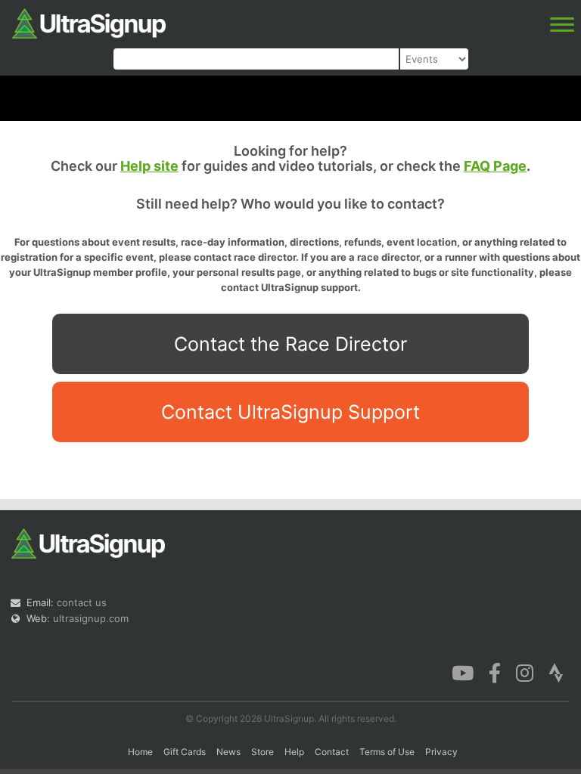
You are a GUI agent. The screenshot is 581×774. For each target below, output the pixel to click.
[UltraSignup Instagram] (524, 672)
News (228, 751)
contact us (82, 602)
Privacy (441, 751)
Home (140, 751)
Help (294, 751)
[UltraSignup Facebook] (495, 672)
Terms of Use (387, 751)
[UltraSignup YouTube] (463, 672)
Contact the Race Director (290, 344)
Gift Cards (184, 751)
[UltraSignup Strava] (556, 672)
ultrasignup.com (91, 618)
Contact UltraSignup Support (290, 412)
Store (262, 751)
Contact (332, 751)
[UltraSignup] (89, 22)
